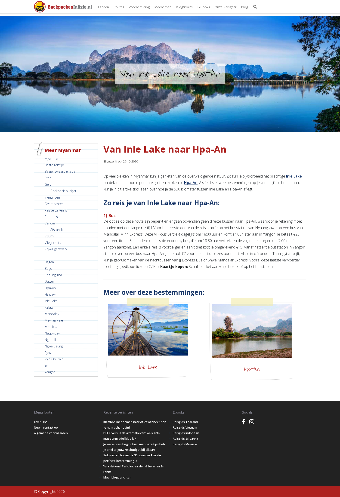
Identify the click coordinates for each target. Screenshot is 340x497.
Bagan (49, 262)
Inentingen (52, 197)
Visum (49, 236)
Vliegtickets (184, 7)
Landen (103, 7)
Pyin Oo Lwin (54, 359)
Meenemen (162, 7)
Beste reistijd (54, 165)
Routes (119, 7)
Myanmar (52, 158)
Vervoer (50, 223)
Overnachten (54, 204)
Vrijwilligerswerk (56, 249)
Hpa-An (50, 288)
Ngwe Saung (54, 346)
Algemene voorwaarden (51, 433)
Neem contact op (46, 427)
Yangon (50, 372)
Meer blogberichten (117, 477)
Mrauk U (51, 327)
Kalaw (49, 307)
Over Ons (40, 422)
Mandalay (52, 314)
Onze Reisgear (225, 7)
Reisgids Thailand (185, 422)
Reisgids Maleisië (185, 444)
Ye (46, 365)
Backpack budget (63, 191)
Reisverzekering (56, 210)
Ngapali (50, 339)
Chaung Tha (53, 275)
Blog (244, 7)
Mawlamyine (54, 320)
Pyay (48, 352)
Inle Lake (51, 301)
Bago (48, 268)
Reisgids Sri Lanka (185, 438)
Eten (48, 178)
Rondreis (51, 217)
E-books (203, 7)
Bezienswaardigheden (61, 171)
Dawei (49, 281)
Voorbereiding (139, 7)
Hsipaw (50, 294)
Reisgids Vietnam (185, 427)
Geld (48, 184)
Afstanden (57, 229)
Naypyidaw (53, 333)
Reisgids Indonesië (186, 433)
